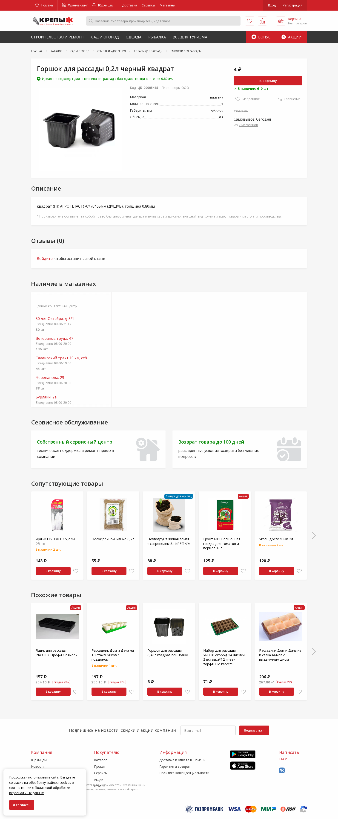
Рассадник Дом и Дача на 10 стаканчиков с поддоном (113, 655)
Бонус (264, 37)
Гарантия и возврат (175, 766)
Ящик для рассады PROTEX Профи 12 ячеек (56, 652)
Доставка (129, 5)
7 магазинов (248, 125)
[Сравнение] (262, 21)
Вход (272, 5)
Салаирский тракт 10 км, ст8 (61, 358)
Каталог (100, 760)
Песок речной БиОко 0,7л (113, 539)
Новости (38, 766)
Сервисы (148, 5)
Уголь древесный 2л (276, 539)
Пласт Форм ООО (175, 87)
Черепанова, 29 (50, 377)
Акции (294, 37)
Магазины (167, 5)
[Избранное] (249, 21)
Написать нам (289, 755)
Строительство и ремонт (57, 37)
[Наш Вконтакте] (282, 770)
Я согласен (22, 805)
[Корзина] (280, 21)
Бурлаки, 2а (46, 397)
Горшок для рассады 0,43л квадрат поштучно (167, 652)
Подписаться (254, 730)
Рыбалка (157, 37)
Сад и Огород (105, 37)
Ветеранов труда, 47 (54, 338)
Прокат (100, 766)
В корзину (268, 80)
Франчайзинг (77, 5)
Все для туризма (190, 37)
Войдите (45, 258)
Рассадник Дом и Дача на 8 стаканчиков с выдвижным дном (280, 655)
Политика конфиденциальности (184, 773)
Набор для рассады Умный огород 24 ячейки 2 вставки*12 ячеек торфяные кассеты (224, 657)
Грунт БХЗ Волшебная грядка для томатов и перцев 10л (221, 543)
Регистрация (292, 5)
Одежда (133, 37)
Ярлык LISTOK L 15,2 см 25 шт (55, 541)
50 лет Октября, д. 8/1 (55, 318)
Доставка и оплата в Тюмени (182, 760)
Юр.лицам (105, 5)
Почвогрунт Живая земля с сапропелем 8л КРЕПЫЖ (168, 541)
